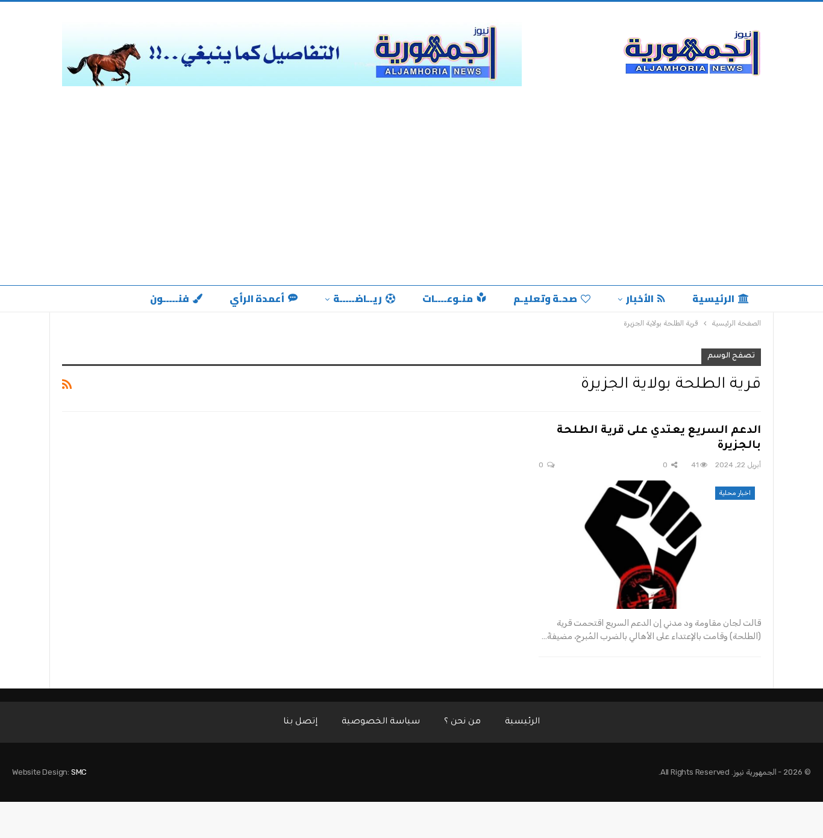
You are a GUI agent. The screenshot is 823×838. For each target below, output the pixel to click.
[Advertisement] (411, 182)
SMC (79, 772)
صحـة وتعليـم (545, 298)
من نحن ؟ (462, 722)
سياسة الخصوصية (381, 722)
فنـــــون (169, 298)
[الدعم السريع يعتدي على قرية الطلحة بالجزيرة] (650, 545)
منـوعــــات (447, 298)
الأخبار (640, 298)
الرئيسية (713, 298)
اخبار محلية (735, 493)
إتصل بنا (300, 722)
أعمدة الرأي (257, 298)
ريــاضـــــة (357, 298)
